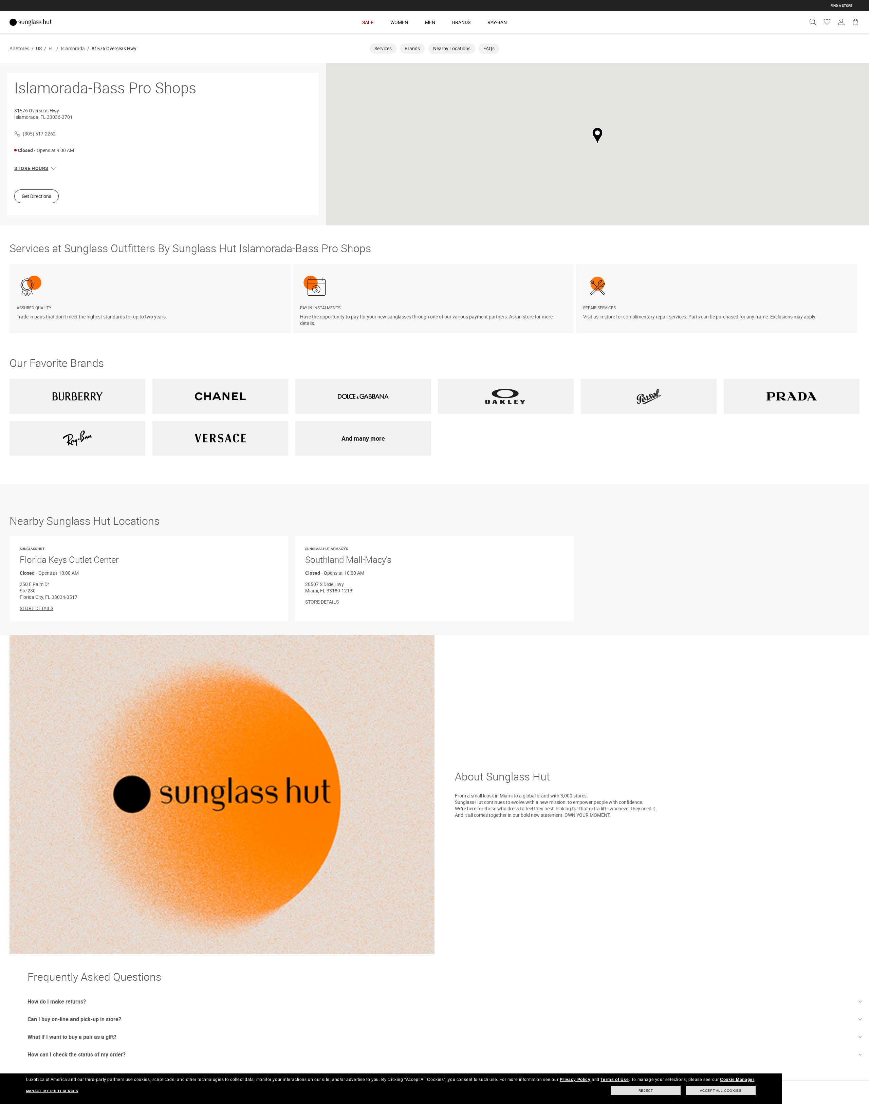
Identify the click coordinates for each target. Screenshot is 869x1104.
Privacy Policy (575, 1079)
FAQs (489, 48)
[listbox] (434, 298)
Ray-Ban (497, 22)
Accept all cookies (721, 1090)
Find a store (841, 5)
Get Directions (36, 196)
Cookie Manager (737, 1079)
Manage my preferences (52, 1091)
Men (430, 22)
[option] (151, 298)
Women (399, 22)
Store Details (36, 608)
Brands (461, 22)
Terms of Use (614, 1079)
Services (383, 48)
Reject (646, 1090)
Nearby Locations (451, 48)
